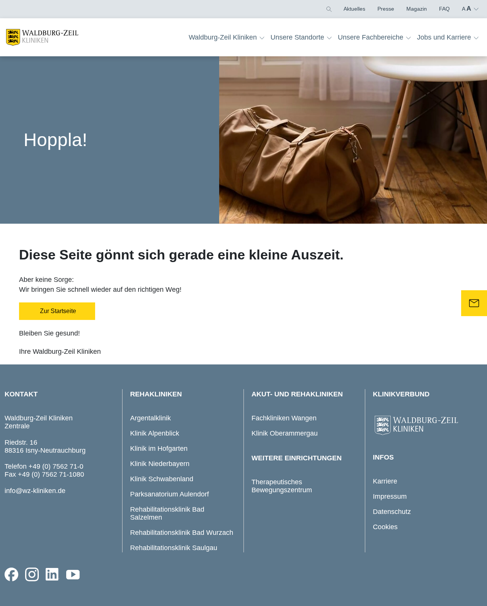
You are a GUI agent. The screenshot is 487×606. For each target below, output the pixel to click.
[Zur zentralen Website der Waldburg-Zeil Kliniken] (426, 425)
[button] (328, 8)
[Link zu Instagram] (32, 574)
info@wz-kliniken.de (35, 491)
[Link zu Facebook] (11, 574)
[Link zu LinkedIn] (52, 574)
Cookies (385, 527)
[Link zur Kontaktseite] (474, 303)
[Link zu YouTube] (73, 574)
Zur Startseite (57, 311)
